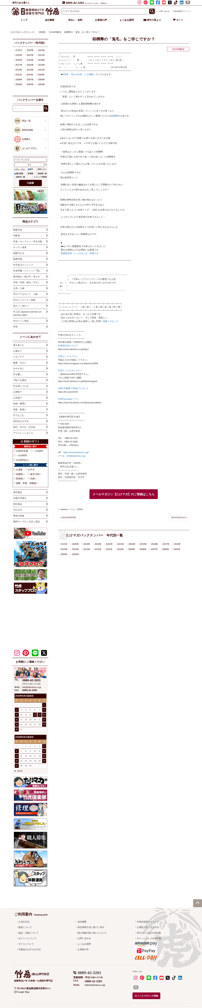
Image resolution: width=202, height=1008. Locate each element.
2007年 (154, 549)
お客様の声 (101, 20)
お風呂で (17, 351)
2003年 (75, 554)
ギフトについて (26, 944)
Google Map (23, 992)
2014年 (75, 549)
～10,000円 (21, 455)
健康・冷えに (19, 362)
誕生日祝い (35, 474)
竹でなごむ (18, 415)
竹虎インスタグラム (68, 356)
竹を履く (17, 374)
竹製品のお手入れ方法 (29, 949)
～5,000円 (38, 451)
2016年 (177, 544)
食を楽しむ (18, 345)
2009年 (131, 549)
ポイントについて (27, 938)
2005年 (176, 549)
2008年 (143, 549)
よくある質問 (127, 20)
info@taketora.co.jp (76, 456)
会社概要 (49, 20)
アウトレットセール (23, 433)
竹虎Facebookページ (68, 399)
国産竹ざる (18, 253)
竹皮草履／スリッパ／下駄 (26, 270)
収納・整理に (19, 403)
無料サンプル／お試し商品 (26, 521)
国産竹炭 (17, 229)
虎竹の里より (153, 20)
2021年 (120, 544)
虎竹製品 (17, 492)
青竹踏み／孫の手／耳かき (26, 276)
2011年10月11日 (178, 517)
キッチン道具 (19, 247)
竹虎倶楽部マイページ (182, 11)
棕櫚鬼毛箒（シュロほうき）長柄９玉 (79, 253)
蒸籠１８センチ (110, 321)
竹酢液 (16, 235)
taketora (64, 509)
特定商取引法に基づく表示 (91, 927)
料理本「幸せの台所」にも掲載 (77, 74)
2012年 (98, 549)
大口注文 (17, 510)
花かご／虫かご (21, 305)
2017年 (166, 544)
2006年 (165, 549)
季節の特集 (18, 515)
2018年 (154, 544)
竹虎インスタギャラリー (70, 370)
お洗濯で (17, 398)
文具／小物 (18, 288)
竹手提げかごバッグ (23, 265)
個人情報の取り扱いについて (92, 933)
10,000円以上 (22, 460)
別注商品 (17, 504)
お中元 (31, 469)
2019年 (143, 544)
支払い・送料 (75, 20)
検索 (31, 183)
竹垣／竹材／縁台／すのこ (26, 282)
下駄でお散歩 (19, 380)
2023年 (98, 544)
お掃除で (17, 392)
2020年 (132, 544)
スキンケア (18, 356)
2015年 (64, 549)
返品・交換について (28, 933)
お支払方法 (24, 921)
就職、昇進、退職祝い (27, 483)
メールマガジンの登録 (147, 996)
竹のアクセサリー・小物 (25, 294)
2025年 (75, 544)
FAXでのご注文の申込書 (149, 933)
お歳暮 (19, 469)
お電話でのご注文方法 (148, 927)
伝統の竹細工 (19, 498)
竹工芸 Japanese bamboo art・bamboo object (28, 313)
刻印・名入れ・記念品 (24, 427)
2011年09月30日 (69, 517)
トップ (24, 20)
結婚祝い (20, 474)
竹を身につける (21, 386)
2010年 (120, 549)
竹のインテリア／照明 (24, 300)
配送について (25, 927)
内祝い (33, 478)
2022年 (109, 544)
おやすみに (18, 368)
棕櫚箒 (114, 116)
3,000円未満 (22, 451)
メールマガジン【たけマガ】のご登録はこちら (124, 494)
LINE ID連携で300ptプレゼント (73, 388)
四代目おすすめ (21, 421)
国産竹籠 (17, 259)
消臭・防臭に (19, 409)
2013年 (86, 549)
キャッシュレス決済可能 (149, 938)
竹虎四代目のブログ (68, 345)
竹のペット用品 (21, 321)
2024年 (86, 544)
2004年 (64, 554)
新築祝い (20, 478)
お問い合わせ (164, 11)
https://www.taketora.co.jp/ (76, 452)
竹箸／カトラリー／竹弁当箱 (27, 241)
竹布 (15, 326)
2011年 (80, 509)
